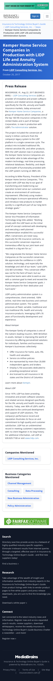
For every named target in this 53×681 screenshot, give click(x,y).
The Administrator (19, 127)
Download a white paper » (14, 602)
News (38, 27)
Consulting (13, 490)
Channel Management (19, 483)
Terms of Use (28, 669)
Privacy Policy (9, 669)
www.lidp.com (32, 438)
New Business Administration (23, 498)
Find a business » (10, 563)
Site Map (46, 669)
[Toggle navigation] (47, 16)
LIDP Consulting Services (24, 95)
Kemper (26, 382)
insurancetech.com (28, 672)
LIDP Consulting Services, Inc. (19, 27)
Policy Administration (19, 505)
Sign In (35, 16)
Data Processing (34, 490)
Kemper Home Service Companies (25, 111)
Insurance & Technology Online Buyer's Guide (24, 24)
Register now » (9, 638)
